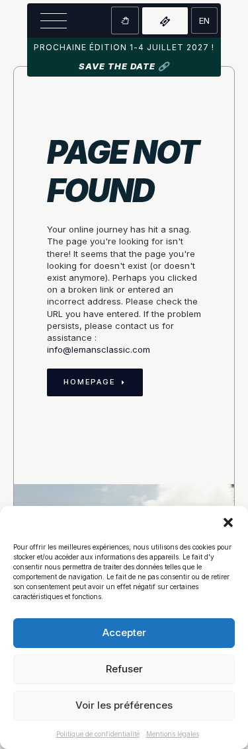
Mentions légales (172, 734)
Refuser (124, 668)
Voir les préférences (124, 705)
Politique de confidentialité (98, 734)
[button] (228, 522)
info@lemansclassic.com (98, 349)
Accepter (124, 632)
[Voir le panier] (125, 20)
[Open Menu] (53, 20)
